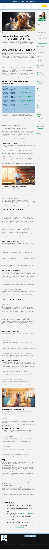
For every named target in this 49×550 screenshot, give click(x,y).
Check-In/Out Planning (41, 124)
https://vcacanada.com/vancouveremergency (25, 96)
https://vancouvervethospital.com (25, 92)
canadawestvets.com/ (20, 527)
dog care (39, 67)
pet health (39, 88)
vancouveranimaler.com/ (13, 506)
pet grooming (40, 86)
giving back (40, 79)
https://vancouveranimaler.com (25, 88)
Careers (39, 131)
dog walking (40, 72)
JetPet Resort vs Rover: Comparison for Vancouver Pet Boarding (42, 38)
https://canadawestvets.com (25, 109)
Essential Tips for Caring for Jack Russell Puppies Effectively (42, 52)
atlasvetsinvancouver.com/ (14, 523)
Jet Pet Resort (40, 81)
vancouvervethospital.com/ (24, 510)
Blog (39, 121)
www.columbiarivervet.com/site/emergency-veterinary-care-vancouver (20, 517)
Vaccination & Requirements (11, 544)
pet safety (39, 90)
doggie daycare (40, 74)
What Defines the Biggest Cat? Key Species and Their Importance (42, 43)
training (39, 107)
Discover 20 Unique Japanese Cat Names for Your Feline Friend (42, 48)
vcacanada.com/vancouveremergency (27, 513)
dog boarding (40, 65)
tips (38, 105)
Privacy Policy (40, 133)
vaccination (40, 112)
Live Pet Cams (40, 128)
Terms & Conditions (41, 126)
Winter (39, 116)
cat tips (39, 63)
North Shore (34, 1)
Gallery (40, 544)
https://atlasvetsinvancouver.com (25, 104)
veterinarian (40, 114)
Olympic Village (28, 1)
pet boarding (40, 83)
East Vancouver (23, 1)
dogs (39, 76)
